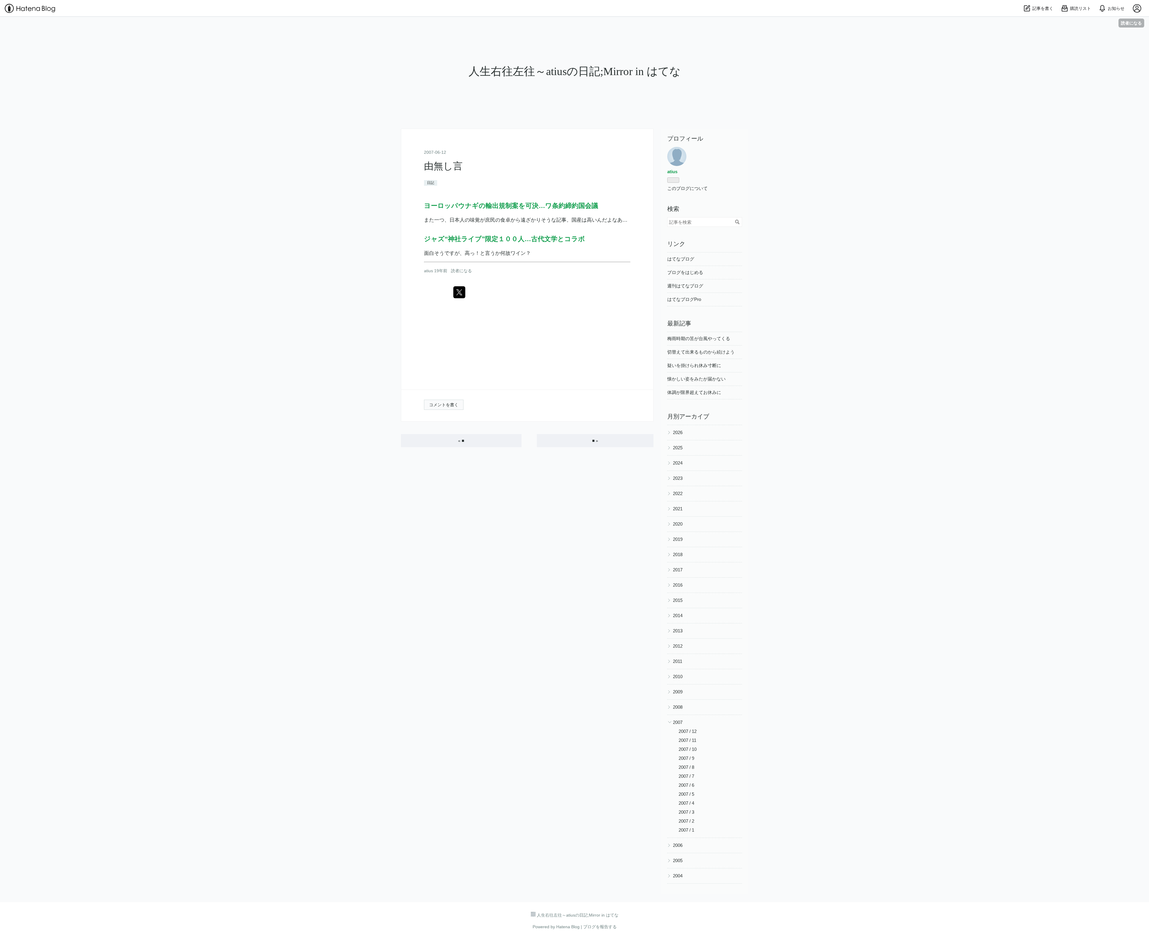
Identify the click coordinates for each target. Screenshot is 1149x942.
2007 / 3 (686, 812)
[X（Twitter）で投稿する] (459, 292)
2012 (678, 646)
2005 (678, 860)
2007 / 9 (686, 758)
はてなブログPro (684, 299)
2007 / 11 (687, 740)
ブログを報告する (600, 926)
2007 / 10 (688, 749)
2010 (678, 676)
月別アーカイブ (688, 416)
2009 (678, 691)
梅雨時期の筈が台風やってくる (698, 338)
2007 (678, 722)
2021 (678, 508)
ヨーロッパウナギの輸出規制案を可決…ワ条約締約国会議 (511, 205)
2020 (678, 523)
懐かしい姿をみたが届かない (696, 378)
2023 (678, 478)
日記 (430, 183)
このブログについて (687, 188)
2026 (678, 432)
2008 (678, 707)
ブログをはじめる (685, 272)
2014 (678, 615)
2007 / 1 (686, 830)
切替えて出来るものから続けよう (701, 351)
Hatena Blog (568, 926)
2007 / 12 (688, 731)
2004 (678, 875)
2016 (678, 585)
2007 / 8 (686, 767)
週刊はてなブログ (685, 285)
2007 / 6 (686, 785)
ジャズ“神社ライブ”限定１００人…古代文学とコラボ (504, 239)
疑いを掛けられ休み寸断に (694, 365)
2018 (678, 554)
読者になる (1131, 22)
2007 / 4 (686, 803)
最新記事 (679, 323)
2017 (678, 569)
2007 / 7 (686, 776)
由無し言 (443, 166)
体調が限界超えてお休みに (694, 392)
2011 (677, 661)
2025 (678, 447)
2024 (678, 462)
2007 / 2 (686, 821)
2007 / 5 (686, 794)
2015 (678, 600)
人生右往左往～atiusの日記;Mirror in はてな (575, 71)
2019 (678, 539)
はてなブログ (680, 258)
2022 (678, 493)
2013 (678, 630)
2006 (678, 845)
